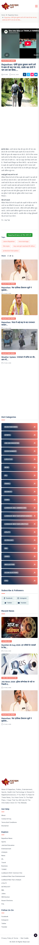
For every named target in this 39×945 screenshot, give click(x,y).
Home (3, 15)
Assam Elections (7, 900)
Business (4, 866)
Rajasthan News (13, 15)
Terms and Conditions (9, 822)
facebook (9, 598)
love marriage (23, 241)
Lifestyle (4, 852)
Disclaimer (5, 826)
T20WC (4, 869)
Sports (3, 842)
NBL (2, 890)
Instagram (4, 920)
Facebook (4, 916)
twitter (9, 603)
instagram (23, 598)
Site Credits (24, 938)
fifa (2, 904)
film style (6, 246)
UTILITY (4, 883)
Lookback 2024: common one (11, 873)
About (3, 815)
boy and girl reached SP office (24, 246)
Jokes (3, 893)
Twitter (3, 923)
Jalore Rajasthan (9, 241)
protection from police (10, 251)
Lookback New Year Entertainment (13, 876)
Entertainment (6, 849)
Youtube (4, 927)
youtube (23, 603)
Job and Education (9, 678)
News (3, 855)
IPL (2, 859)
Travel (3, 862)
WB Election (5, 897)
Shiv (6, 74)
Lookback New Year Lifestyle (11, 880)
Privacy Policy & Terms (9, 938)
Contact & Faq (6, 819)
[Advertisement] (19, 128)
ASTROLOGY (6, 641)
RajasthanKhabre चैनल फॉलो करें (19, 235)
